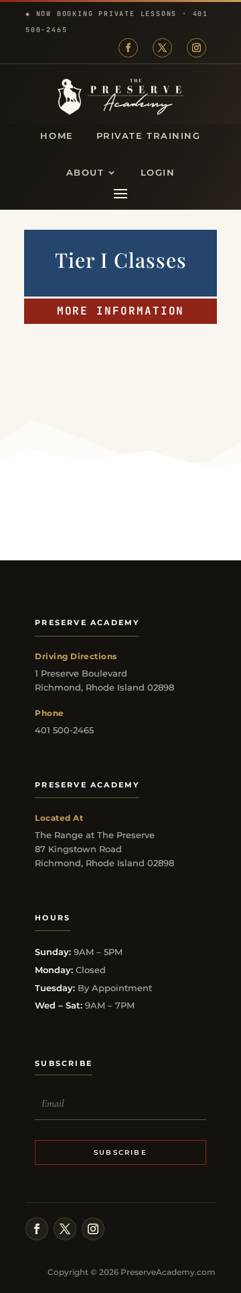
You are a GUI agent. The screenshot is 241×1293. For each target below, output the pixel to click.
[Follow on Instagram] (196, 47)
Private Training (148, 136)
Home (56, 136)
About (85, 173)
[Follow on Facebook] (128, 47)
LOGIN (158, 173)
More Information (121, 311)
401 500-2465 (64, 730)
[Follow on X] (162, 47)
